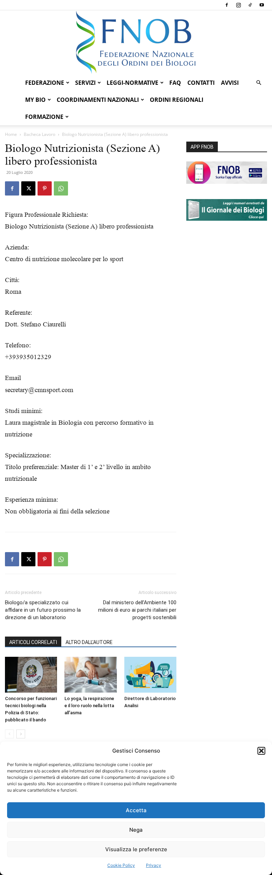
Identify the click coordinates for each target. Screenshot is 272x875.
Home (11, 134)
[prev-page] (9, 734)
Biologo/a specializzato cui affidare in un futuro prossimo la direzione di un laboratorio (43, 610)
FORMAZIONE (44, 117)
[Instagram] (238, 5)
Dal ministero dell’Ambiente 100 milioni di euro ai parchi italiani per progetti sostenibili (137, 610)
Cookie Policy (121, 865)
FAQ (175, 83)
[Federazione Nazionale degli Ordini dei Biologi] (136, 42)
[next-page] (20, 734)
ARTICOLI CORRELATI (33, 642)
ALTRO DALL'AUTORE (89, 642)
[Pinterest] (45, 188)
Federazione (44, 83)
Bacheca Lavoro (39, 134)
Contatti (201, 83)
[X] (28, 188)
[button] (261, 750)
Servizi (85, 83)
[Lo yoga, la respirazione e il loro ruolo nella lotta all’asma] (90, 675)
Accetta (136, 810)
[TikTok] (250, 5)
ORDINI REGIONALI (176, 100)
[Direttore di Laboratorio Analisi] (150, 675)
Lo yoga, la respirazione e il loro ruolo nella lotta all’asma (89, 705)
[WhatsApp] (61, 188)
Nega (136, 829)
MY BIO (35, 100)
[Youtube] (261, 5)
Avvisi (230, 83)
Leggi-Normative (132, 83)
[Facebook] (226, 5)
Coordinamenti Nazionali (98, 100)
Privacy (153, 865)
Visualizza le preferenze (136, 849)
